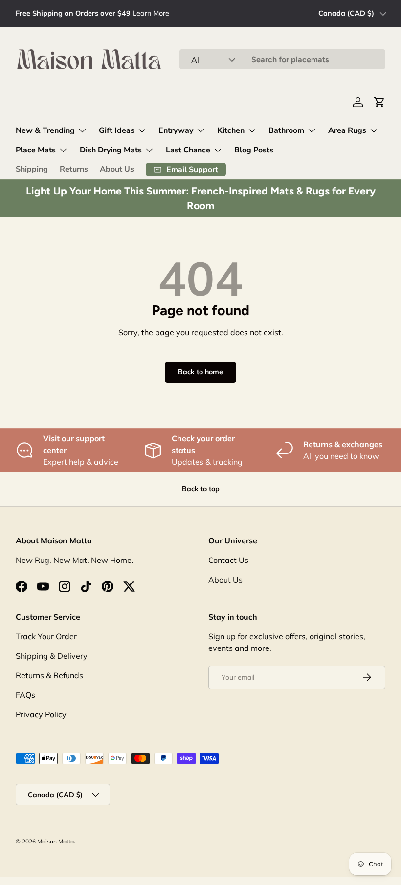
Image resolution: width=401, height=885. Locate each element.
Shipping (32, 169)
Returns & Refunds (49, 675)
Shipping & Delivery (52, 656)
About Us (117, 169)
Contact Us (228, 560)
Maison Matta (55, 841)
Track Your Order (46, 636)
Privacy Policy (41, 714)
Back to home (200, 371)
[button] (379, 102)
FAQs (25, 695)
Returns (74, 169)
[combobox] (282, 59)
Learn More (151, 13)
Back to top (201, 488)
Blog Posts (253, 150)
